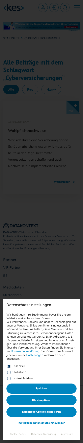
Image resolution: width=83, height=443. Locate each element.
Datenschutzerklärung (25, 351)
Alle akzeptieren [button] (41, 400)
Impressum (67, 434)
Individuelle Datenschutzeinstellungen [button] (41, 423)
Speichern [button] (41, 388)
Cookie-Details (18, 434)
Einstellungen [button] (34, 355)
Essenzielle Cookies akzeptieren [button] (41, 411)
